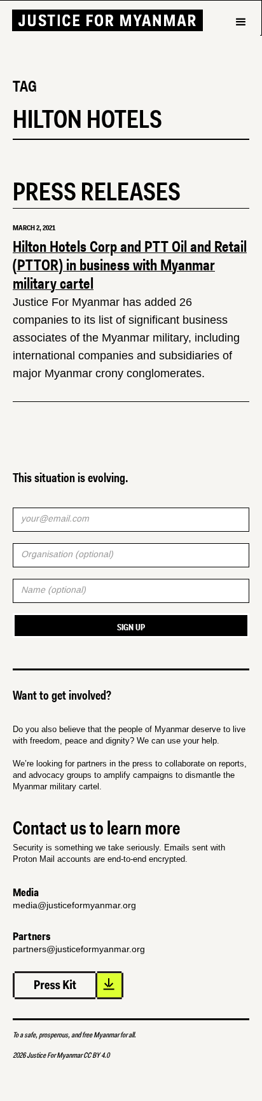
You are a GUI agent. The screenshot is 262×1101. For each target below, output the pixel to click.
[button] (240, 44)
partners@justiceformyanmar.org (79, 949)
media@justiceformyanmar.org (74, 905)
